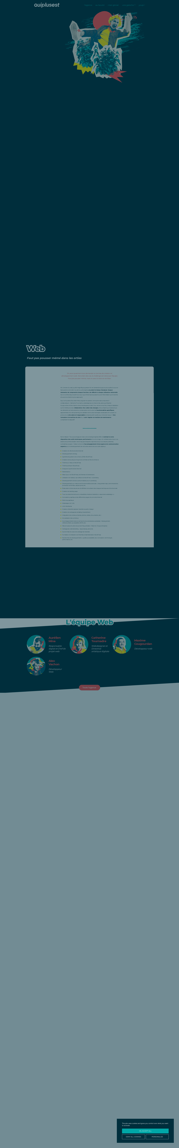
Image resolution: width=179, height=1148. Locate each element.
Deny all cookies (133, 1137)
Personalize (157, 1137)
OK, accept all (145, 1131)
